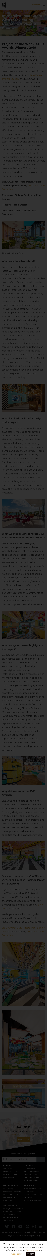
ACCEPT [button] (30, 1254)
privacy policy (15, 1254)
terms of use (32, 1250)
